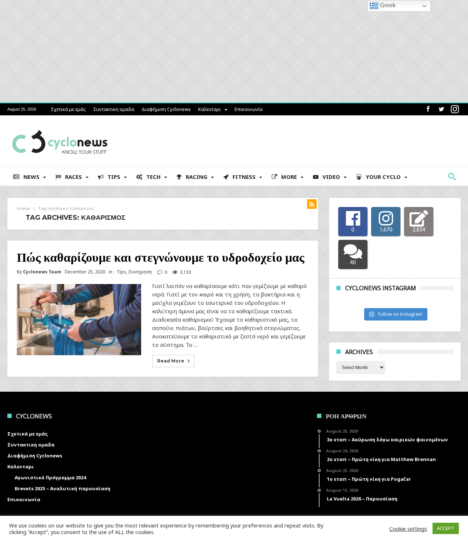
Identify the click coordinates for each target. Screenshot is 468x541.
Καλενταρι (209, 109)
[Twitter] (441, 109)
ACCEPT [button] (445, 528)
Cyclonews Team (42, 272)
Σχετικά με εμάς (68, 109)
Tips (121, 272)
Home (23, 208)
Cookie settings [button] (408, 528)
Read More (170, 361)
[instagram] (455, 109)
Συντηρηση (140, 272)
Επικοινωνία (249, 109)
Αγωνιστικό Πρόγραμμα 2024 (50, 477)
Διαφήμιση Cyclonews (166, 109)
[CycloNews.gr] (59, 126)
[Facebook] (428, 109)
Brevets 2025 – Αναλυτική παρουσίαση (62, 488)
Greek (387, 5)
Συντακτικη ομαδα (113, 109)
